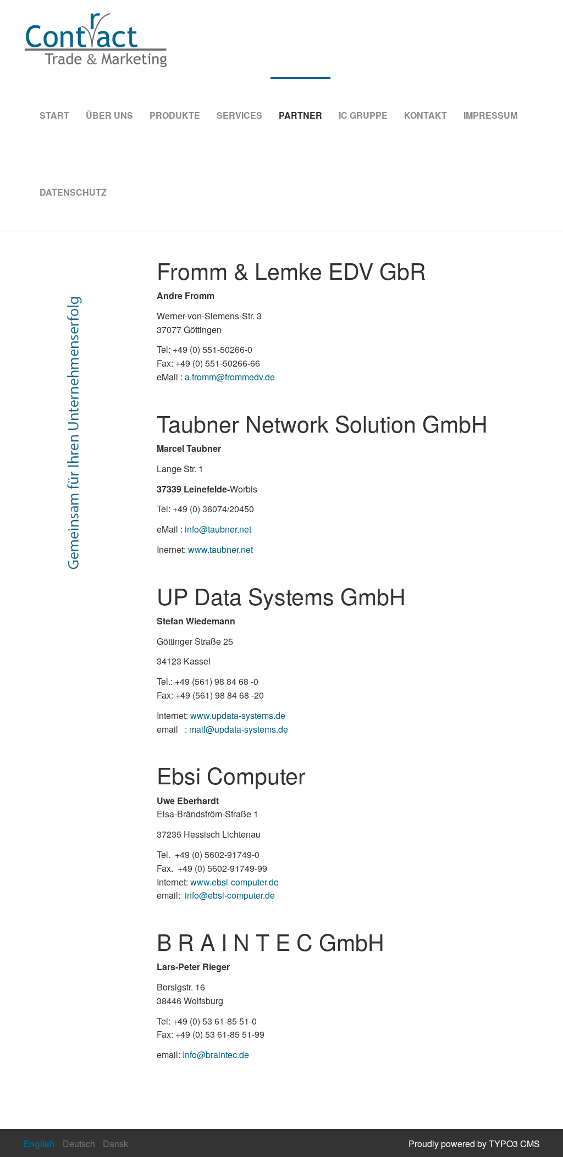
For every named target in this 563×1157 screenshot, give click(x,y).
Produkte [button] (175, 115)
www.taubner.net (220, 549)
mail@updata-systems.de (238, 729)
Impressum (490, 115)
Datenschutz (73, 192)
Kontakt (425, 115)
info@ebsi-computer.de (230, 895)
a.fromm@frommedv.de (230, 376)
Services (239, 115)
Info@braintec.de (216, 1054)
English (39, 1143)
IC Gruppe (363, 115)
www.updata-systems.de (237, 715)
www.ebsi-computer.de (234, 882)
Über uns (109, 115)
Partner (300, 115)
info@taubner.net (218, 529)
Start (54, 115)
